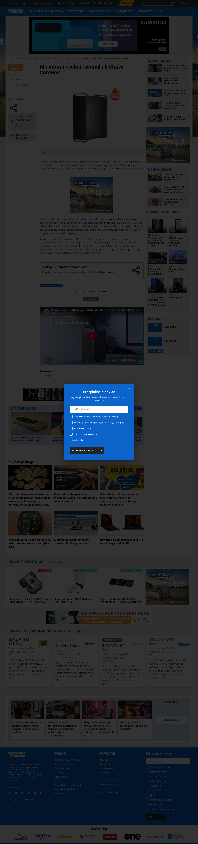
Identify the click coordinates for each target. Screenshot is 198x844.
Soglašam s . (86, 434)
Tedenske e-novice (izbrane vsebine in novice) (96, 416)
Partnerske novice (82, 428)
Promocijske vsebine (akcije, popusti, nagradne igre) (99, 422)
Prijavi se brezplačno (82, 450)
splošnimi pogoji (91, 434)
